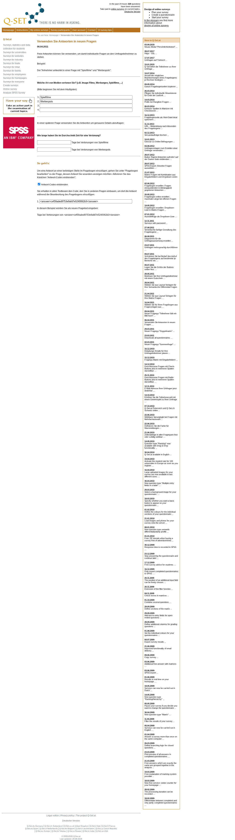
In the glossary (151, 20)
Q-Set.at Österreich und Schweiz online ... (159, 409)
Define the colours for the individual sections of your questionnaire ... (160, 513)
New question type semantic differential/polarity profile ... (157, 530)
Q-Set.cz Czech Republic (106, 829)
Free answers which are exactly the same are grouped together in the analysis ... (160, 765)
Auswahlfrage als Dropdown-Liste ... (160, 216)
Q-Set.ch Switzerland (53, 826)
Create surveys (10, 85)
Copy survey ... (151, 657)
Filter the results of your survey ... (159, 721)
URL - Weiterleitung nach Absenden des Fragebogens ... (160, 127)
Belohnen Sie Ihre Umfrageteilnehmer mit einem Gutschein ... (161, 277)
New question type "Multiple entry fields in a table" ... (159, 484)
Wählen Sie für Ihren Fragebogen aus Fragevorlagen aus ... (161, 306)
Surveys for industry (13, 59)
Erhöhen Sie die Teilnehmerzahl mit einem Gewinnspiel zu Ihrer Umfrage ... (160, 399)
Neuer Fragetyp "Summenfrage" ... (159, 344)
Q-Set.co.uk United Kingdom (76, 826)
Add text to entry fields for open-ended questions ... (158, 616)
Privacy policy (67, 815)
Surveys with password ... (156, 223)
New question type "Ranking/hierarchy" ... (154, 698)
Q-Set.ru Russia (74, 831)
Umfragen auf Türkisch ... (155, 60)
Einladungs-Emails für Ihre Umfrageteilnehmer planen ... (157, 352)
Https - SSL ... (150, 53)
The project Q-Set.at (86, 815)
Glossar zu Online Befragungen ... (159, 141)
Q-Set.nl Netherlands (49, 829)
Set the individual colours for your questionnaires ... (159, 634)
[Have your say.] (18, 113)
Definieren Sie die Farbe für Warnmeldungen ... (156, 427)
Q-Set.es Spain (31, 829)
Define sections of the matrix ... (158, 609)
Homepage (8, 30)
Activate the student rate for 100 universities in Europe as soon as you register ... (161, 463)
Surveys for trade (11, 63)
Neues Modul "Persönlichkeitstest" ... (160, 47)
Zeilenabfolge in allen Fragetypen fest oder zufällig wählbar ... (161, 436)
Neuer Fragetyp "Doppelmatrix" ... (159, 331)
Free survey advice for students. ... (160, 565)
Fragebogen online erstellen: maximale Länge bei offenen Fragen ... (160, 199)
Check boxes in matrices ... (156, 595)
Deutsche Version (132, 11)
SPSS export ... (151, 673)
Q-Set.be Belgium (66, 829)
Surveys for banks (12, 70)
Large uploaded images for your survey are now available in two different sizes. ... (158, 474)
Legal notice (52, 815)
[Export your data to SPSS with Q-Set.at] (18, 147)
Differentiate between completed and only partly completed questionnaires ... (160, 802)
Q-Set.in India (88, 831)
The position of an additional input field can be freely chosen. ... (161, 581)
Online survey (10, 89)
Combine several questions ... (157, 602)
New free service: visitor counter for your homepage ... (160, 784)
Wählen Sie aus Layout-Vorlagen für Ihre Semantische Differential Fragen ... (160, 287)
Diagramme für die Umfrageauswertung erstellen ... (158, 239)
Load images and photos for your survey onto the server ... (159, 522)
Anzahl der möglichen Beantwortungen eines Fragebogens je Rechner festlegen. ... (160, 77)
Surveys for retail (11, 67)
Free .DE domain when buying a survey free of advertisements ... (158, 539)
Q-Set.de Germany (35, 826)
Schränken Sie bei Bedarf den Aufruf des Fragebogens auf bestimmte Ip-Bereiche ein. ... (160, 258)
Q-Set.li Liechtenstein (85, 829)
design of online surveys (156, 25)
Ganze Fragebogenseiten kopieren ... (161, 86)
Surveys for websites (13, 56)
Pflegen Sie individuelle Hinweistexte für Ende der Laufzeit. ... (160, 94)
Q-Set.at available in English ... (157, 454)
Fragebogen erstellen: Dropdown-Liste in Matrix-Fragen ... (159, 209)
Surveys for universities (14, 52)
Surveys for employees (14, 74)
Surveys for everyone (13, 81)
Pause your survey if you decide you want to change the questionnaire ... (160, 707)
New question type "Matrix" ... (157, 714)
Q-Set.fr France (108, 826)
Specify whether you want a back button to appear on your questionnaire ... (159, 503)
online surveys (117, 9)
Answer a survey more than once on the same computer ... (160, 738)
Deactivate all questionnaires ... (158, 338)
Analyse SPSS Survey (14, 92)
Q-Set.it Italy (95, 826)
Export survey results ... (155, 642)
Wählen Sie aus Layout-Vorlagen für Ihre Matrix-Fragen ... (160, 297)
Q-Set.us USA (102, 831)
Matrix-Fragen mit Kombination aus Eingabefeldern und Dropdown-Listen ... (160, 177)
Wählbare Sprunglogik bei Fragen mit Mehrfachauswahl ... (160, 418)
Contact (91, 30)
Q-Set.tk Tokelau (59, 831)
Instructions (22, 30)
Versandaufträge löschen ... (156, 135)
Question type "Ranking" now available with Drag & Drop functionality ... (157, 445)
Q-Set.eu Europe (43, 831)
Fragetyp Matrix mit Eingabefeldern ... (161, 360)
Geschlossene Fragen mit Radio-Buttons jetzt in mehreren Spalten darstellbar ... (159, 379)
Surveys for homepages (15, 78)
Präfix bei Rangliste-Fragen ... (157, 102)
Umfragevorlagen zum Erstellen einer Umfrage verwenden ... (161, 149)
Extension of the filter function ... (158, 589)
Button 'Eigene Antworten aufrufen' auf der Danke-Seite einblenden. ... (161, 158)
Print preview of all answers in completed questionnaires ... (157, 755)
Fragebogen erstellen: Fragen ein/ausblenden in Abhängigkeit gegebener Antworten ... (158, 188)
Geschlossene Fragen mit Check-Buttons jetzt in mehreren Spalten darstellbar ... (159, 368)
